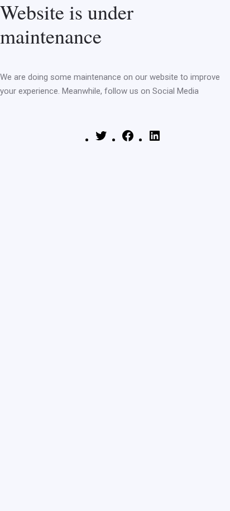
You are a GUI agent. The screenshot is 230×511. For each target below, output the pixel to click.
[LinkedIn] (154, 140)
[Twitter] (101, 140)
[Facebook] (128, 140)
